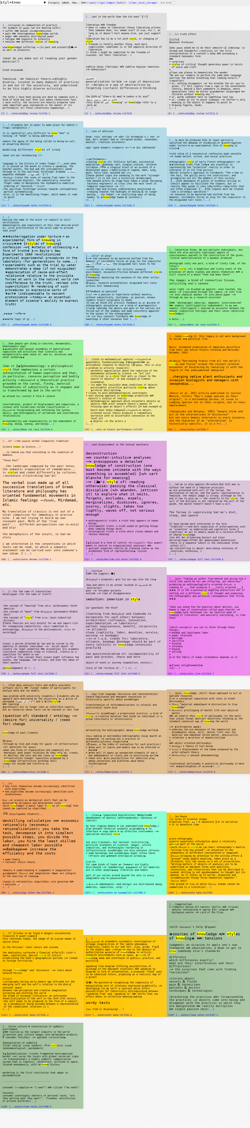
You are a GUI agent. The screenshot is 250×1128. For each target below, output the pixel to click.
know (39, 33)
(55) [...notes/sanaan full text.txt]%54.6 (195, 559)
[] (121, 2)
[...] (6, 25)
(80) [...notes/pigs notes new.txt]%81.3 (27, 892)
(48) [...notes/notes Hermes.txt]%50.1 (26, 559)
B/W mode (166, 2)
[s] (92, 2)
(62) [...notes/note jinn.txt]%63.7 (191, 673)
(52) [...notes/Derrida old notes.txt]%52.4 (112, 559)
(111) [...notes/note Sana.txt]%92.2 (24, 1015)
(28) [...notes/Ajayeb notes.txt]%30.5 (109, 324)
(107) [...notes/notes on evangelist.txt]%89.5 (114, 892)
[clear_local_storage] (143, 2)
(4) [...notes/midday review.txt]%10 (108, 113)
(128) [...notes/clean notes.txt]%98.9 (26, 1106)
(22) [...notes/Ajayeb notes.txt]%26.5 (109, 205)
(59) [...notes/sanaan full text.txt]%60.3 (29, 673)
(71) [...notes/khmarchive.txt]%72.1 (108, 772)
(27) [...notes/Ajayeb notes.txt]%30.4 (26, 324)
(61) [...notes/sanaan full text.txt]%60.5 (112, 673)
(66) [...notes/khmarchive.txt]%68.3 (24, 772)
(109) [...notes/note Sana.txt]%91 (190, 892)
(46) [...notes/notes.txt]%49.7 (188, 429)
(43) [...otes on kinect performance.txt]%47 (113, 429)
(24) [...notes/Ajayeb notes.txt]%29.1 (193, 205)
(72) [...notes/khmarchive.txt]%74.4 (191, 772)
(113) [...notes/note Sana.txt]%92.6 (108, 1015)
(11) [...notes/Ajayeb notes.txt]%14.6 (26, 205)
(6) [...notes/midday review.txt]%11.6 (193, 113)
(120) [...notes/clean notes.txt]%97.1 (193, 1015)
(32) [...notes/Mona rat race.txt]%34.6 (27, 429)
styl (37, 41)
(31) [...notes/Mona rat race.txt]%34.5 (193, 324)
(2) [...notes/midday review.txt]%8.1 (25, 113)
